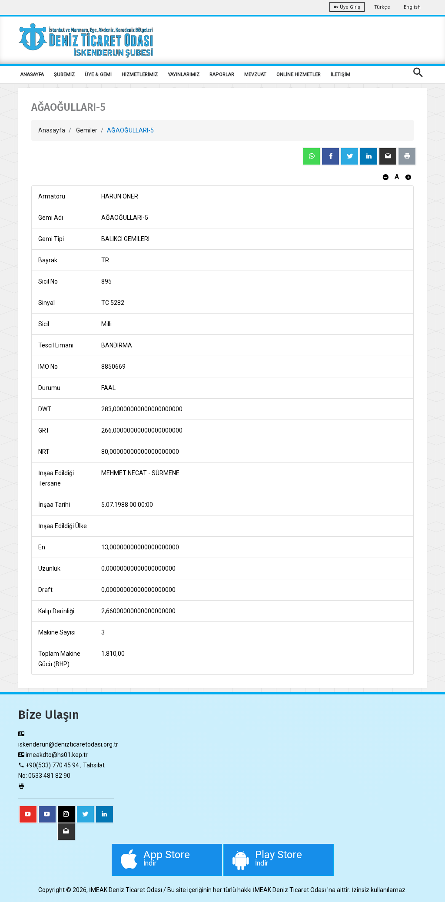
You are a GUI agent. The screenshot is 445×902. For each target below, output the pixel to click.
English (412, 7)
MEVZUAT (255, 74)
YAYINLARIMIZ (183, 74)
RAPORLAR (221, 74)
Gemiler (86, 130)
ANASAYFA (32, 74)
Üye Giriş (349, 7)
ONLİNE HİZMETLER (298, 74)
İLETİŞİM (340, 74)
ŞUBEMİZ (64, 74)
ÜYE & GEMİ (98, 74)
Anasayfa (51, 130)
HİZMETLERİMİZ (140, 74)
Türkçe (382, 7)
